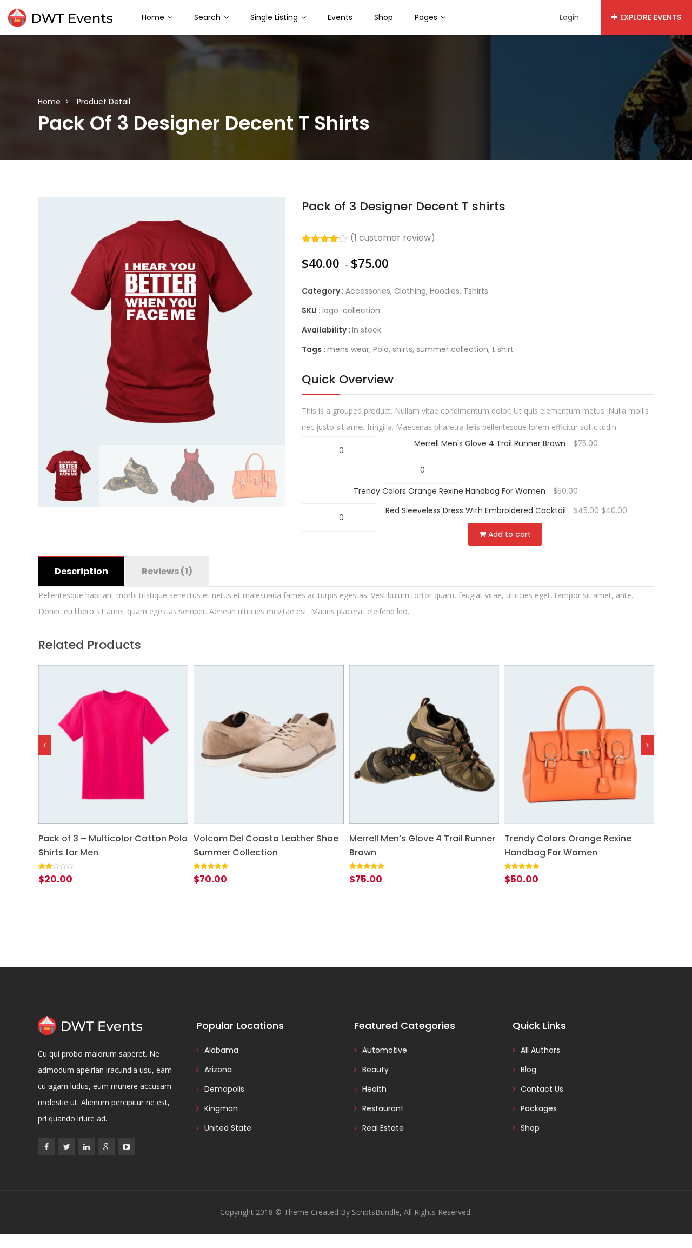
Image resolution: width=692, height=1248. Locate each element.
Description (81, 571)
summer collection (452, 349)
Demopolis (224, 1089)
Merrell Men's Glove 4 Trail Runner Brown (489, 443)
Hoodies (445, 291)
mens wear (348, 349)
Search (208, 17)
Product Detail (103, 101)
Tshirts (475, 291)
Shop (383, 17)
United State (227, 1128)
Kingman (221, 1108)
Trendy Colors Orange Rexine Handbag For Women (449, 491)
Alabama (221, 1050)
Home (154, 17)
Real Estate (383, 1128)
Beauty (375, 1069)
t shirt (503, 349)
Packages (539, 1108)
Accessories (367, 291)
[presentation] (44, 745)
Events (340, 17)
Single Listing (275, 17)
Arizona (218, 1069)
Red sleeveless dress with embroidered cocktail (475, 510)
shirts (402, 349)
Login (569, 17)
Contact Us (542, 1089)
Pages (427, 17)
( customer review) (392, 237)
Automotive (384, 1050)
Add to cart (508, 534)
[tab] (81, 571)
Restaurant (383, 1108)
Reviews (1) (167, 571)
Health (374, 1089)
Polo (381, 349)
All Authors (540, 1050)
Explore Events (650, 17)
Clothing (410, 291)
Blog (528, 1069)
